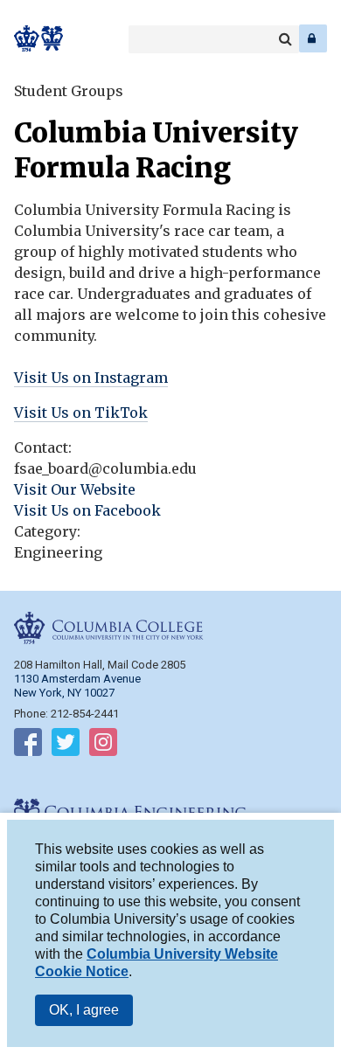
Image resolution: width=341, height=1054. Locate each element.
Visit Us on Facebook (87, 510)
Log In (313, 38)
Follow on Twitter (66, 745)
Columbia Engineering (52, 38)
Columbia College (27, 38)
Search (285, 39)
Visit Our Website (75, 489)
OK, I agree (84, 1009)
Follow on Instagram (103, 745)
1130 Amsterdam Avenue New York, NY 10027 (77, 685)
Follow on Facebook (28, 745)
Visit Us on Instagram (91, 377)
